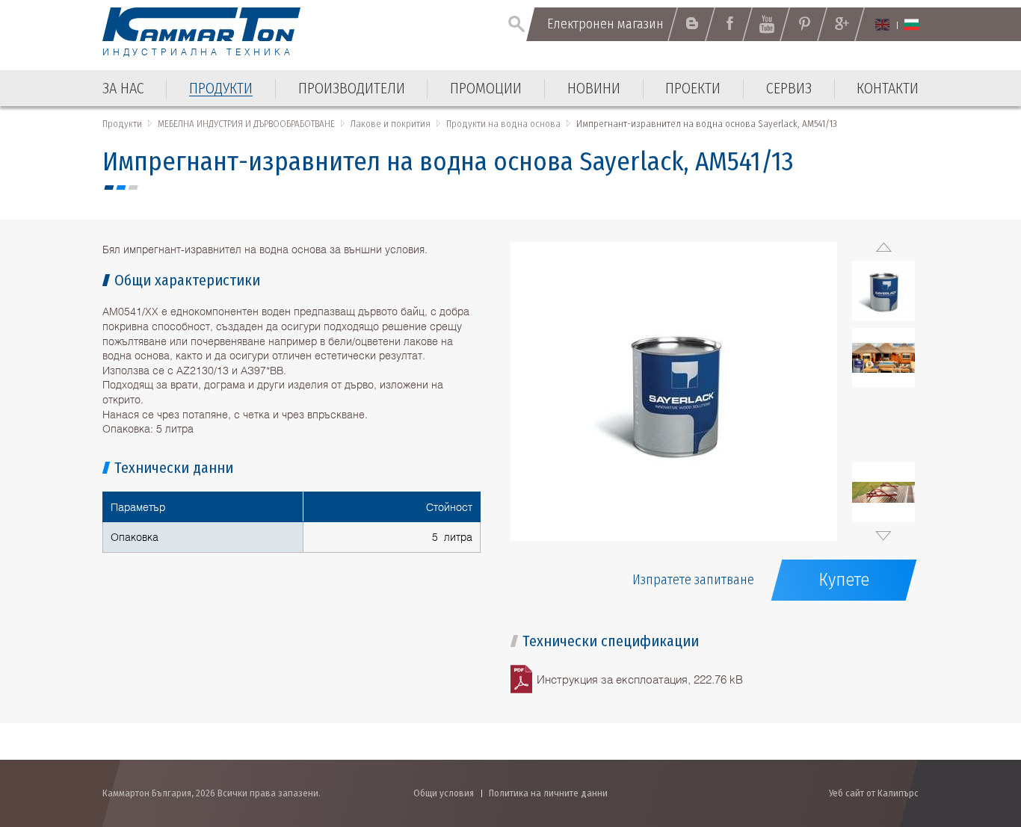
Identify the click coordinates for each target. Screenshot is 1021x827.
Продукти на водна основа (503, 123)
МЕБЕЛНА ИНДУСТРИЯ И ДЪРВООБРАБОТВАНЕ (246, 123)
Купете (843, 579)
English (882, 25)
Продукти (122, 123)
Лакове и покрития (391, 123)
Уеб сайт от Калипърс (874, 793)
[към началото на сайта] (973, 735)
